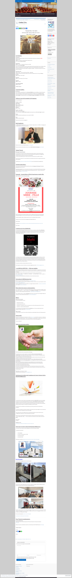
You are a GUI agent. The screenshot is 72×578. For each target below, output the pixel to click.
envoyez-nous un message (27, 513)
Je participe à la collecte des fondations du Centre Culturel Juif (24, 423)
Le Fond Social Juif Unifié (51, 69)
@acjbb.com (29, 372)
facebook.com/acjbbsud (42, 283)
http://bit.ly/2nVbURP (24, 171)
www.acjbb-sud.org (32, 280)
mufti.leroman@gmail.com (40, 265)
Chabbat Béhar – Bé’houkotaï (51, 86)
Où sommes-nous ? (40, 13)
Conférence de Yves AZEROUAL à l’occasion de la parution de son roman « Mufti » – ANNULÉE (23, 19)
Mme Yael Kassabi (27, 309)
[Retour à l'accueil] (36, 7)
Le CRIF (49, 70)
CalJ (48, 72)
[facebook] (17, 1)
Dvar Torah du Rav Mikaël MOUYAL (24, 13)
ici (27, 120)
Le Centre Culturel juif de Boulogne (49, 13)
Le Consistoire (49, 67)
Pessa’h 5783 (49, 97)
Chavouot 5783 (50, 81)
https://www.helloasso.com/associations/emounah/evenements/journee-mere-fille (31, 223)
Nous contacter (18, 15)
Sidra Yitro (17, 522)
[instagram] (20, 1)
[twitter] (18, 1)
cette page (42, 524)
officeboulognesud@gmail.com (20, 282)
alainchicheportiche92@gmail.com (35, 291)
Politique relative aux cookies (22, 576)
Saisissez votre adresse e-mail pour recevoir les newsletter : (51, 50)
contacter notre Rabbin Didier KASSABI (26, 161)
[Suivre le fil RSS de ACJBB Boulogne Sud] (16, 1)
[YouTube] (21, 1)
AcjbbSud (20, 23)
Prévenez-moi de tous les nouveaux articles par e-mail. (25, 558)
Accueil (17, 13)
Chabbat (26, 23)
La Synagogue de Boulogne (51, 64)
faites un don (33, 317)
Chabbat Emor (18, 569)
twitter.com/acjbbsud (23, 284)
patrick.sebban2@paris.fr (32, 294)
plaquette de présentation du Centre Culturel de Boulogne (31, 439)
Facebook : (49, 58)
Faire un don (33, 13)
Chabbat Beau (18, 568)
